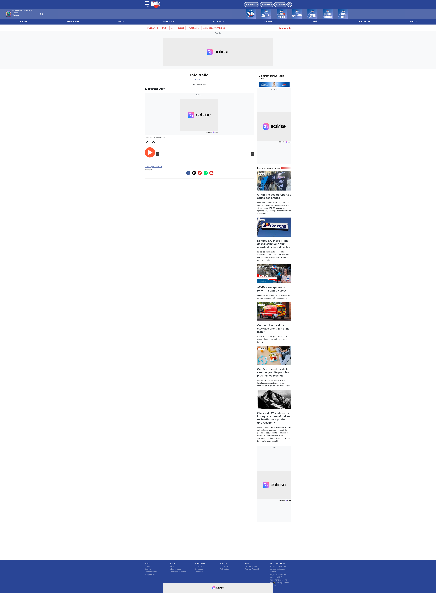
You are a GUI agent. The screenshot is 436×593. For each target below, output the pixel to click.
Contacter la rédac (178, 572)
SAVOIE (164, 28)
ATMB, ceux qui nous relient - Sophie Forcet (271, 289)
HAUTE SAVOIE (152, 28)
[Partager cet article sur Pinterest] (199, 174)
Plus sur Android (252, 569)
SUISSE (181, 28)
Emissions (199, 569)
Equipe (148, 569)
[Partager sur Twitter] (193, 174)
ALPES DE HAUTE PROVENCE (214, 28)
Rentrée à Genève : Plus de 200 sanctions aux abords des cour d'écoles (273, 244)
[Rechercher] (289, 4)
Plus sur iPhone (251, 566)
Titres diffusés (151, 572)
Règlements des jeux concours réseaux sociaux (278, 569)
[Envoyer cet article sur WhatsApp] (205, 174)
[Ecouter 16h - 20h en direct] (274, 84)
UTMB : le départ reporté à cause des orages (274, 196)
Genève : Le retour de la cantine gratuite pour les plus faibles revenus (273, 372)
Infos (121, 21)
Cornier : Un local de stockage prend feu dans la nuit (273, 328)
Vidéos (316, 21)
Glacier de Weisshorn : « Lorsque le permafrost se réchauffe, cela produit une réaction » (273, 418)
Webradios (168, 21)
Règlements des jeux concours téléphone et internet (279, 582)
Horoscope (364, 21)
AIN (172, 28)
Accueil (24, 21)
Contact (148, 566)
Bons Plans (73, 21)
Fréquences (150, 574)
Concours (268, 21)
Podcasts (218, 21)
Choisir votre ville (285, 28)
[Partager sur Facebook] (187, 174)
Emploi (413, 21)
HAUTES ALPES (193, 28)
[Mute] (41, 14)
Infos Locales (175, 569)
